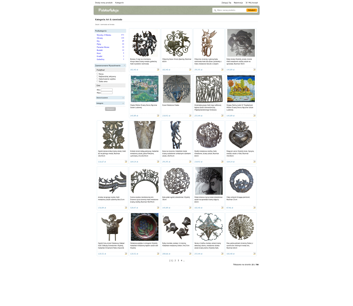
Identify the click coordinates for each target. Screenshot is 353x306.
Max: (99, 92)
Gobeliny (100, 59)
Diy (98, 41)
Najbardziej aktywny (107, 76)
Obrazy (100, 38)
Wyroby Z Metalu (104, 35)
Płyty (99, 44)
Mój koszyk (253, 2)
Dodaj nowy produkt (104, 2)
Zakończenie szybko (107, 79)
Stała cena (102, 81)
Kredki (99, 56)
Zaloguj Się (226, 2)
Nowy (101, 74)
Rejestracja (238, 2)
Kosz (99, 53)
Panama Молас (103, 47)
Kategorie (119, 2)
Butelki (100, 50)
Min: (98, 90)
